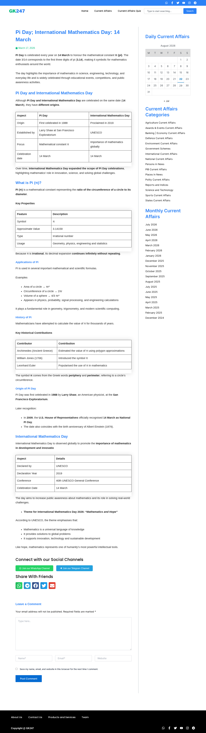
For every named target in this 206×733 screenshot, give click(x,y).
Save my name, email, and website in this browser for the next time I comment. (59, 669)
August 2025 (152, 281)
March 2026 (152, 245)
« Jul (166, 100)
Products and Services (62, 717)
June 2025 (151, 291)
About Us (16, 717)
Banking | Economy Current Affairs (165, 133)
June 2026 (151, 229)
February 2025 (153, 312)
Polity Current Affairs (157, 179)
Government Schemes (157, 148)
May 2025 (151, 297)
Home (84, 11)
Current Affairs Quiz (129, 11)
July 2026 (151, 224)
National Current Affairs (159, 158)
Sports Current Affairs (158, 195)
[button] (19, 585)
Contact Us (35, 717)
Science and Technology (159, 189)
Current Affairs (103, 11)
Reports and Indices (156, 184)
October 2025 (153, 271)
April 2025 (151, 302)
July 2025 (151, 286)
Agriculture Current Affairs (160, 122)
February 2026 (153, 250)
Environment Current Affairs (161, 143)
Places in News (154, 174)
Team (85, 717)
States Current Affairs (157, 200)
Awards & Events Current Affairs (163, 127)
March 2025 (152, 307)
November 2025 (154, 266)
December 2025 (154, 260)
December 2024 (154, 317)
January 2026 (153, 255)
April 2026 (151, 240)
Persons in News (154, 164)
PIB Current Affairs (156, 169)
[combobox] (163, 11)
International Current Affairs (161, 153)
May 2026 (151, 234)
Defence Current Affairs (159, 138)
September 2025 (155, 276)
